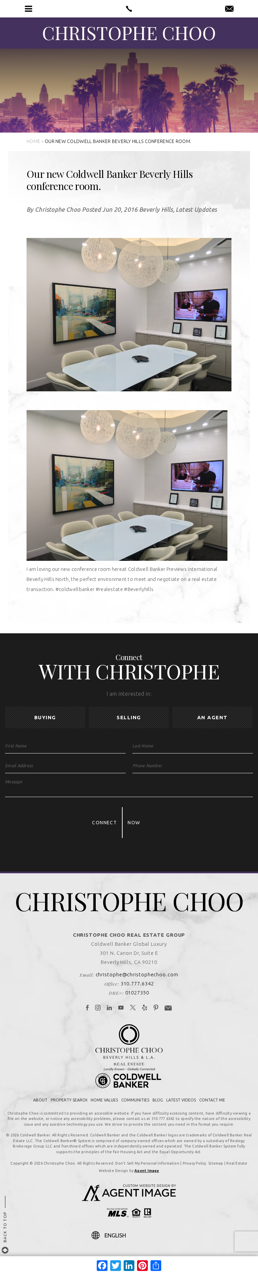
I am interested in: (129, 693)
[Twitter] (133, 1008)
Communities (135, 1100)
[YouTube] (121, 1008)
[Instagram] (98, 1008)
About (40, 1100)
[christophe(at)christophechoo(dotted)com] (229, 9)
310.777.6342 (137, 983)
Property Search (69, 1100)
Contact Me (212, 1100)
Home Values (104, 1100)
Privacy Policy (194, 1163)
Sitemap (215, 1163)
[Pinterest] (156, 1008)
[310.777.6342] (129, 8)
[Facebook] (87, 1008)
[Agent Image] (129, 1199)
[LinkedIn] (109, 1008)
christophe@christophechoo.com (137, 974)
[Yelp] (144, 1008)
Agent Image (146, 1171)
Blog (158, 1100)
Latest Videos (181, 1100)
